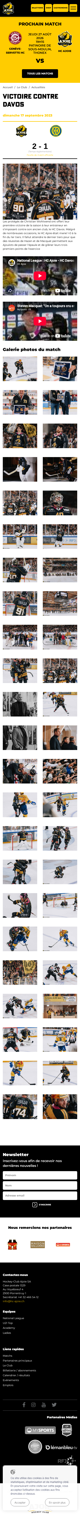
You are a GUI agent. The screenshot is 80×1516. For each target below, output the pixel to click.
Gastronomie (61, 8)
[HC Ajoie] (8, 8)
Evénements (11, 1380)
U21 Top (8, 1323)
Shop (48, 8)
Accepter (20, 1502)
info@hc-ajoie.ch (13, 1301)
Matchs (7, 1355)
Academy (9, 1328)
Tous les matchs (40, 73)
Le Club (22, 87)
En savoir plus (57, 1502)
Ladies (7, 1333)
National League (13, 1318)
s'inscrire (45, 1205)
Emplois (8, 1385)
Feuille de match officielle (40, 155)
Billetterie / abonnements (19, 1370)
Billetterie (37, 8)
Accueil (8, 87)
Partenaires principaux (17, 1360)
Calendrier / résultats (16, 1375)
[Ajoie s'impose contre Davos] (40, 191)
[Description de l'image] (20, 368)
